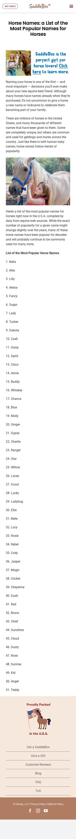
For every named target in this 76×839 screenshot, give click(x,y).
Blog (38, 773)
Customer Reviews (38, 764)
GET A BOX (10, 6)
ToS (38, 791)
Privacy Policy (38, 804)
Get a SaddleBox (38, 747)
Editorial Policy (55, 804)
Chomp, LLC (22, 804)
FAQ (38, 782)
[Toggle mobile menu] (72, 6)
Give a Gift (38, 756)
